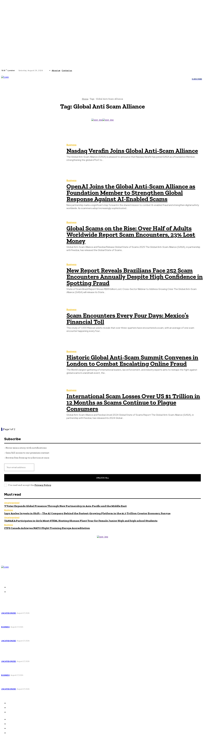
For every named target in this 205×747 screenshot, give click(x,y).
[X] (84, 70)
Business (71, 145)
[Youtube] (87, 70)
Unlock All (102, 478)
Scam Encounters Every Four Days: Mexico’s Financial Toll (127, 318)
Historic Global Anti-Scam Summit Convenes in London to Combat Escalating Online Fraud (132, 360)
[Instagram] (80, 70)
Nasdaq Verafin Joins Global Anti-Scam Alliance (132, 150)
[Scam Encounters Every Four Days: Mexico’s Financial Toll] (31, 320)
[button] (53, 83)
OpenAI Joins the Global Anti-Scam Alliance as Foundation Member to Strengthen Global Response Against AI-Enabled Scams (130, 192)
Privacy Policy (43, 485)
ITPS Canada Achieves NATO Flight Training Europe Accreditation (47, 528)
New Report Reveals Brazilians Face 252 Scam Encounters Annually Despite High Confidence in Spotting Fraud (134, 276)
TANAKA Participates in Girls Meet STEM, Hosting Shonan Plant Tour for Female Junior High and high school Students (80, 520)
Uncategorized (11, 503)
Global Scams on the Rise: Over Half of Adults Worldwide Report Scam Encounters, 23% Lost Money (130, 234)
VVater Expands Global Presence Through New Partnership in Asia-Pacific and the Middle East (65, 506)
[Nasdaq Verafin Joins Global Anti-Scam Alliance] (31, 152)
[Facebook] (77, 70)
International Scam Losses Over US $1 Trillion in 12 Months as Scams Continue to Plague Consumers (133, 402)
